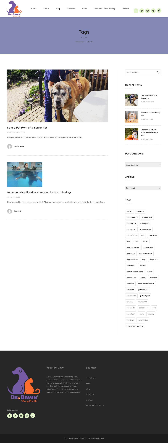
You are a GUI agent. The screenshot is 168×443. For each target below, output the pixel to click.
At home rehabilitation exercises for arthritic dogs (39, 192)
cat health (131, 229)
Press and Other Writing (104, 8)
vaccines (130, 320)
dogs (144, 259)
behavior (140, 211)
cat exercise (131, 223)
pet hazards (142, 302)
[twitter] (141, 10)
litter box (153, 277)
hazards (143, 265)
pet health (131, 308)
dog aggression (133, 247)
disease (145, 241)
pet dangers (145, 296)
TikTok (159, 10)
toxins (141, 314)
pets (154, 308)
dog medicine (132, 259)
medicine (130, 283)
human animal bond (135, 271)
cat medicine (132, 235)
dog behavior (148, 247)
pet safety (131, 314)
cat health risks (145, 229)
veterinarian (143, 320)
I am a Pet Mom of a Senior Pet (27, 127)
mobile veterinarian (146, 283)
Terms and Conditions (95, 405)
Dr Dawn (20, 146)
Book (84, 8)
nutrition (130, 290)
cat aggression (132, 217)
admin (19, 211)
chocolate (153, 235)
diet (128, 241)
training (151, 314)
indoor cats (131, 277)
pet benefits (131, 296)
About (46, 8)
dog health (131, 253)
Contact (125, 8)
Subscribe (71, 8)
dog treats (154, 259)
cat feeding (144, 223)
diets (136, 241)
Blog (58, 8)
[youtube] (147, 10)
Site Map (91, 367)
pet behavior (143, 290)
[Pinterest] (153, 10)
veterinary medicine (135, 326)
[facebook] (136, 10)
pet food (130, 302)
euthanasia (131, 265)
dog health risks (145, 253)
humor (150, 271)
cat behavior (147, 217)
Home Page (90, 378)
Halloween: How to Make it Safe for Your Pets (149, 133)
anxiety (130, 211)
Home (33, 8)
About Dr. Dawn (55, 367)
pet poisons (143, 308)
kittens (143, 277)
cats (143, 235)
